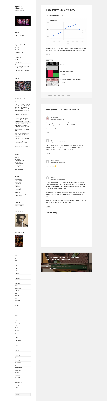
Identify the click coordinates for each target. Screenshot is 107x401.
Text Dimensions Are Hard (66, 71)
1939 (16, 256)
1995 (16, 258)
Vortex (16, 185)
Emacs (16, 320)
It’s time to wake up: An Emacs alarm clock (22, 134)
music (16, 352)
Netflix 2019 (18, 165)
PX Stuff (17, 47)
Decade (17, 166)
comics (16, 298)
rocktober (17, 375)
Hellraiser (17, 335)
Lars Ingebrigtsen (19, 35)
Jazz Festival (18, 57)
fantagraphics (18, 323)
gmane (16, 333)
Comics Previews (19, 195)
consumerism (18, 303)
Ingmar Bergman (19, 163)
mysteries (17, 355)
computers (17, 300)
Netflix (16, 357)
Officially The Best (19, 160)
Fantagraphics (18, 179)
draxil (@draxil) (56, 160)
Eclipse (17, 315)
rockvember (18, 377)
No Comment (18, 362)
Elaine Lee (17, 186)
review (17, 372)
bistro (16, 275)
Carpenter (17, 290)
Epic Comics (18, 183)
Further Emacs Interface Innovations (69, 63)
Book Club (17, 283)
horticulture (18, 340)
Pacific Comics (18, 182)
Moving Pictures (19, 169)
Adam (16, 141)
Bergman (17, 273)
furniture (17, 328)
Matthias (17, 114)
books (16, 285)
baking (16, 268)
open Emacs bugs (54, 15)
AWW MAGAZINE (19, 52)
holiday (17, 338)
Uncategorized (18, 385)
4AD (16, 261)
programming (18, 367)
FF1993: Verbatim (25, 138)
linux (16, 345)
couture (17, 308)
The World (17, 159)
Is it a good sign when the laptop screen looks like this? (22, 142)
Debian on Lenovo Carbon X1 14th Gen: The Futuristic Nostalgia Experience (22, 120)
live (16, 347)
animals (17, 266)
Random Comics (21, 102)
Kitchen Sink (18, 191)
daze (16, 310)
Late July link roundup (20, 133)
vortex (16, 387)
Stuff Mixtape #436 (19, 62)
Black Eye (17, 192)
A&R (16, 263)
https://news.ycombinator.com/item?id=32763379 (60, 125)
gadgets (17, 330)
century (17, 295)
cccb (16, 293)
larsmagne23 (61, 95)
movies (17, 350)
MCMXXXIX (18, 168)
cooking (17, 305)
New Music (17, 360)
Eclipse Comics (18, 180)
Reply (48, 132)
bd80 (16, 270)
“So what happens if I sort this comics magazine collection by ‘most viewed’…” (22, 66)
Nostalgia (17, 55)
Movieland (17, 157)
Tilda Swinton (18, 162)
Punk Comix (18, 189)
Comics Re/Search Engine (21, 194)
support (17, 146)
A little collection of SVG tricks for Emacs (70, 79)
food (16, 325)
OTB (16, 365)
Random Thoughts (19, 7)
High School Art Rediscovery (22, 45)
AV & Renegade (18, 188)
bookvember (18, 288)
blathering (17, 280)
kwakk (16, 343)
